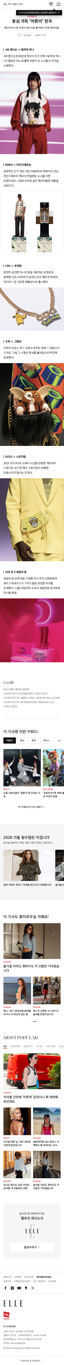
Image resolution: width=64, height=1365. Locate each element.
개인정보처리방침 (43, 1276)
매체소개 (7, 1276)
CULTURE (51, 1046)
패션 (34, 740)
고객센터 (17, 1276)
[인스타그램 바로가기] (12, 1288)
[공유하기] (58, 4)
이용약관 (7, 1281)
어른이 (9, 740)
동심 (22, 740)
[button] (29, 1021)
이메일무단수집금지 (22, 1281)
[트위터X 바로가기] (33, 1288)
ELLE (29, 35)
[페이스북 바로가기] (5, 1288)
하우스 (46, 740)
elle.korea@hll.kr (17, 1342)
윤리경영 (52, 1281)
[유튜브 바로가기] (19, 1288)
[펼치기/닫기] (58, 740)
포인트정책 (28, 1276)
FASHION (15, 1046)
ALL (5, 1046)
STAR (39, 1046)
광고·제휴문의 (39, 1281)
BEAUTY (28, 1046)
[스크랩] (51, 4)
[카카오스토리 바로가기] (26, 1288)
